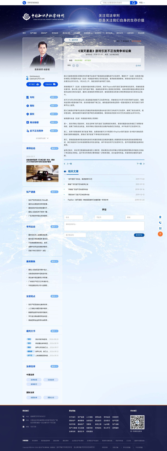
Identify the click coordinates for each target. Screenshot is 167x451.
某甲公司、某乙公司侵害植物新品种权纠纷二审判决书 (46, 351)
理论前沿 (66, 33)
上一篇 (69, 164)
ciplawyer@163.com (36, 79)
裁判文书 (120, 33)
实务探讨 (98, 33)
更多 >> (54, 97)
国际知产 (44, 33)
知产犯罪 (115, 420)
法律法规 (34, 380)
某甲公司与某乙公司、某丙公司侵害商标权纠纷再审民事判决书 (46, 347)
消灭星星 (88, 60)
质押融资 (115, 428)
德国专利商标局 (139, 441)
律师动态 (109, 33)
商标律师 (65, 441)
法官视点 (76, 33)
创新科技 (89, 428)
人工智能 (89, 417)
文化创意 (81, 428)
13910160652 (33, 2)
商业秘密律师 (45, 441)
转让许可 (107, 428)
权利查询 (89, 431)
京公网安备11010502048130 (84, 447)
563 (139, 66)
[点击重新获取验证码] (90, 235)
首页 (24, 33)
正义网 (128, 441)
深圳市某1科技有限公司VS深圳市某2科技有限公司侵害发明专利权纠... (46, 339)
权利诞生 (98, 428)
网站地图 (141, 33)
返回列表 (75, 40)
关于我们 (32, 84)
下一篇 (139, 164)
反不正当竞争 (136, 41)
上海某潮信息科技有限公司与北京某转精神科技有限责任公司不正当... (46, 355)
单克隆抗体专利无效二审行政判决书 (46, 343)
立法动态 (51, 380)
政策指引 (34, 384)
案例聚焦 (87, 33)
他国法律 (34, 397)
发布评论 (139, 235)
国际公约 (51, 397)
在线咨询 (48, 84)
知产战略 (115, 424)
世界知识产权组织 (93, 441)
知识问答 (72, 424)
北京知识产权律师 (78, 441)
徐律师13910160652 (37, 416)
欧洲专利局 (119, 441)
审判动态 (55, 33)
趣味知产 (81, 424)
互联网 (88, 424)
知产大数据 (73, 428)
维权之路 (98, 424)
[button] (40, 179)
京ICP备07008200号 (64, 447)
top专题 (106, 424)
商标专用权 (78, 60)
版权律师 (56, 441)
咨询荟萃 (115, 417)
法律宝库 (130, 33)
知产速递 (33, 33)
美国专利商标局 (107, 441)
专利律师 (35, 441)
